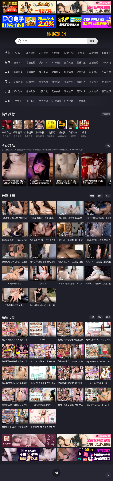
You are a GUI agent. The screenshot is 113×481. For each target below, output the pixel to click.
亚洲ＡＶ (18, 62)
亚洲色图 (30, 81)
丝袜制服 (81, 62)
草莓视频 (43, 101)
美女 (92, 195)
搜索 (92, 41)
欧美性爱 (56, 72)
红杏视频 (68, 101)
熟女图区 (93, 81)
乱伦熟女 (93, 72)
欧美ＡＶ (43, 62)
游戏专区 (56, 52)
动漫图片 (56, 81)
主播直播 (93, 62)
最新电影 (8, 317)
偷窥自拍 (18, 81)
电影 (7, 72)
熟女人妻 (68, 62)
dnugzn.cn (56, 34)
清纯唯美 (81, 81)
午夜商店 (30, 101)
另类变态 (106, 72)
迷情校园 (68, 91)
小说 (7, 91)
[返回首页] (108, 475)
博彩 (7, 53)
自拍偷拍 (30, 62)
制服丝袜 (68, 72)
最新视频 (8, 195)
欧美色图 (43, 81)
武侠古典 (56, 91)
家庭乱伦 (30, 91)
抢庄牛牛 (106, 52)
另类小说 (81, 91)
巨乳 (100, 195)
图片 (7, 82)
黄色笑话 (93, 91)
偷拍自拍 (30, 72)
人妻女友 (43, 91)
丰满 (92, 317)
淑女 (100, 317)
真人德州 (30, 52)
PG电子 (18, 52)
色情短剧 (81, 101)
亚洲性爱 (18, 72)
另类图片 (106, 81)
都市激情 (18, 91)
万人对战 (43, 52)
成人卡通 (43, 72)
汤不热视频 (55, 101)
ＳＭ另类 (106, 62)
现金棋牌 (93, 52)
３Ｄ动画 (56, 62)
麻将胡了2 (69, 52)
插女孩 (18, 101)
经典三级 (81, 72)
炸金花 (81, 52)
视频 (7, 62)
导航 (7, 101)
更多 (108, 195)
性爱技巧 (106, 91)
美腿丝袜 (68, 81)
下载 (108, 145)
